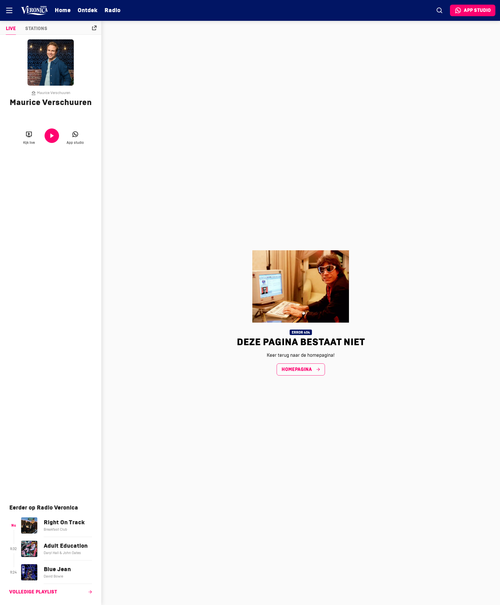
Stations (36, 28)
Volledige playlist (33, 592)
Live (11, 28)
